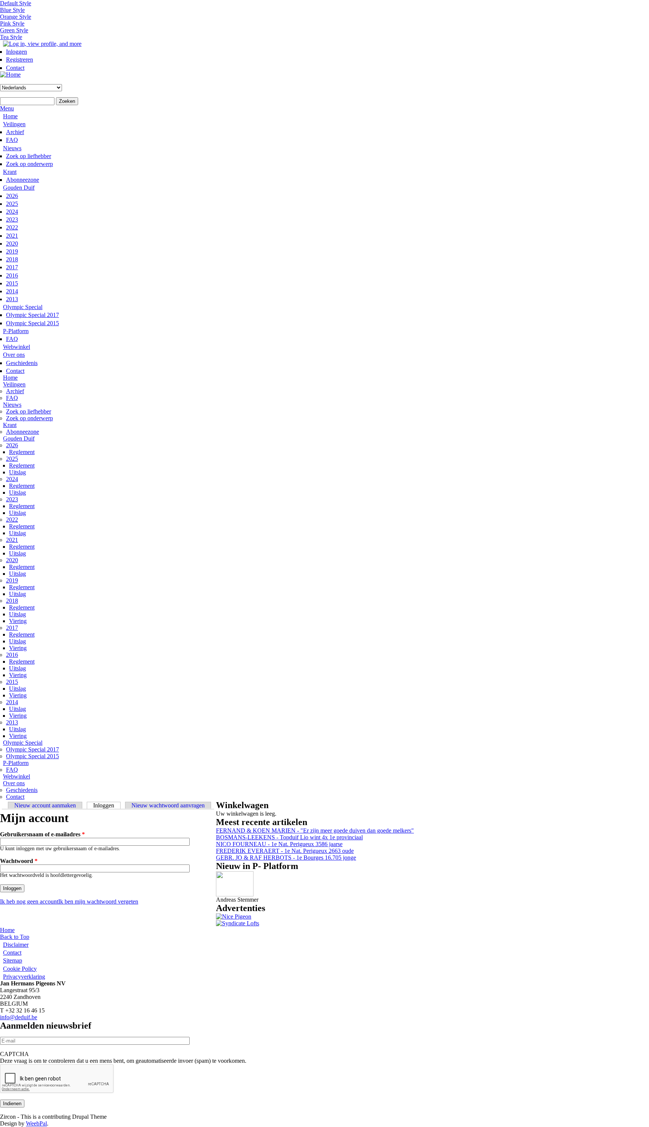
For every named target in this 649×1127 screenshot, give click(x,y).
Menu (7, 108)
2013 (12, 299)
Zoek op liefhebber (28, 156)
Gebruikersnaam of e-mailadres (42, 834)
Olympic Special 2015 (32, 323)
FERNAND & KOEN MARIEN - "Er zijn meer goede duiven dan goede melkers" (315, 830)
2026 (12, 196)
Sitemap (12, 960)
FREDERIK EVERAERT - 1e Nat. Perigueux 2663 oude (285, 851)
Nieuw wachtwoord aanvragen (168, 805)
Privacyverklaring (24, 976)
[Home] (10, 74)
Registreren (19, 59)
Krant (10, 172)
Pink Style (12, 23)
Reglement (22, 452)
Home (10, 116)
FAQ (12, 140)
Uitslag (17, 472)
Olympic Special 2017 (32, 315)
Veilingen (14, 124)
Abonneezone (22, 180)
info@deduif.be (18, 1017)
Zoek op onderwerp (29, 164)
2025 (12, 204)
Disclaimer (16, 944)
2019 (12, 251)
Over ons (14, 355)
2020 (12, 243)
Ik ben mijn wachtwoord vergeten (98, 901)
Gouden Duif (19, 187)
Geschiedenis (22, 363)
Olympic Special (22, 307)
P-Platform (16, 331)
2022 (12, 227)
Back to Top (14, 937)
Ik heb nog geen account (29, 901)
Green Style (14, 30)
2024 (12, 211)
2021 (12, 235)
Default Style (15, 3)
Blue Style (12, 10)
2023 (12, 219)
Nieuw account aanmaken (45, 805)
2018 (12, 259)
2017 (12, 267)
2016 (12, 275)
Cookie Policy (20, 969)
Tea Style (11, 37)
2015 (12, 283)
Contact (15, 68)
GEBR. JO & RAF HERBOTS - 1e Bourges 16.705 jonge (286, 857)
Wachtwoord (19, 861)
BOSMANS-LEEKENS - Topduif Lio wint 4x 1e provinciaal (289, 837)
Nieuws (12, 148)
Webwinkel (16, 347)
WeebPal (36, 1123)
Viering (18, 621)
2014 (12, 291)
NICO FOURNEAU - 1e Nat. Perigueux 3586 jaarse (279, 844)
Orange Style (15, 17)
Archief (15, 132)
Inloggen (16, 51)
